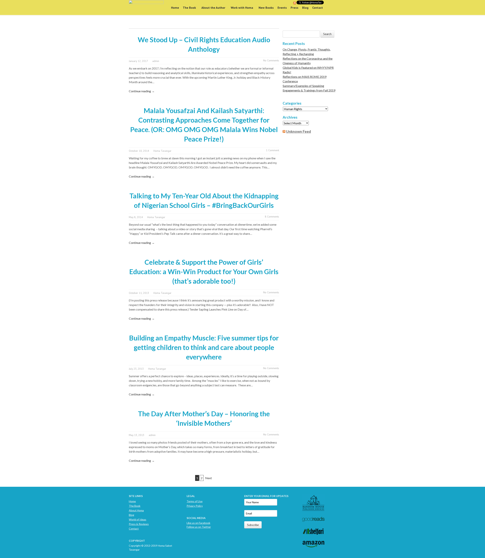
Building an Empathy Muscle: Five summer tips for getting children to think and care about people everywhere (204, 347)
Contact (317, 7)
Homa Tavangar (162, 151)
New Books (266, 7)
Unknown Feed (298, 131)
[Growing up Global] (146, 7)
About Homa (136, 510)
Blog (305, 7)
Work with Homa (242, 7)
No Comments (271, 60)
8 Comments (272, 216)
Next (208, 478)
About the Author (213, 7)
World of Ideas (137, 519)
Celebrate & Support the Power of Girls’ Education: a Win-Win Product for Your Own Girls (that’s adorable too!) (203, 271)
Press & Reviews (139, 524)
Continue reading (142, 91)
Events (282, 7)
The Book (189, 7)
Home (175, 7)
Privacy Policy (195, 505)
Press (294, 7)
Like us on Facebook (198, 522)
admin (155, 61)
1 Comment (272, 150)
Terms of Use (195, 501)
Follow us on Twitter (199, 526)
